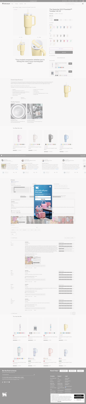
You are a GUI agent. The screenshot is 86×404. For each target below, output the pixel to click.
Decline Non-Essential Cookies (79, 397)
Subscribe (43, 199)
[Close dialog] (50, 186)
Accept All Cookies (78, 395)
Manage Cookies (79, 399)
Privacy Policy (59, 401)
